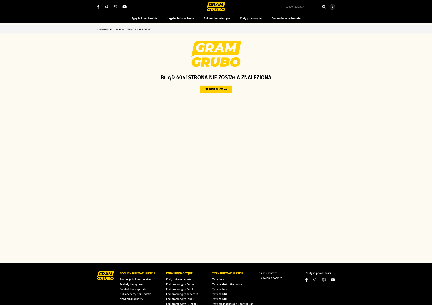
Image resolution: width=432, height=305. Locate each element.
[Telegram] (106, 7)
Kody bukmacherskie (179, 279)
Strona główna (216, 89)
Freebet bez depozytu (133, 289)
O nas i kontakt (268, 273)
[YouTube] (125, 6)
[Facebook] (98, 7)
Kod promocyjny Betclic (180, 289)
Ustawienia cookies (270, 278)
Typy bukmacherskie (144, 18)
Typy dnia (218, 279)
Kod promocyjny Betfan (180, 284)
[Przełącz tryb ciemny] (332, 7)
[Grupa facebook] (115, 7)
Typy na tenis (220, 289)
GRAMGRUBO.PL (104, 29)
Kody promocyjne (251, 18)
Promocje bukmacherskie (135, 279)
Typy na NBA (219, 294)
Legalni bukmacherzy (180, 18)
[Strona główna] (216, 7)
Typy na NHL (219, 299)
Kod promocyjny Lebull (180, 299)
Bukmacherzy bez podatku (136, 294)
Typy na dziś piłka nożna (227, 284)
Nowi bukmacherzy (131, 299)
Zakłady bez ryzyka (131, 284)
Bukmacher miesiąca (217, 18)
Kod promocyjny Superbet (182, 294)
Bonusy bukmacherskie (286, 18)
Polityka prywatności (318, 273)
